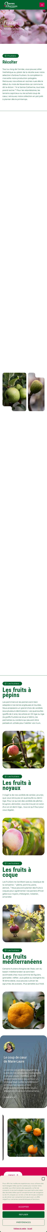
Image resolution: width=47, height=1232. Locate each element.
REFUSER (23, 1214)
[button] (43, 1178)
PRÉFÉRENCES (23, 1222)
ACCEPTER (23, 1207)
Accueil (29, 1228)
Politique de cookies (20, 1228)
